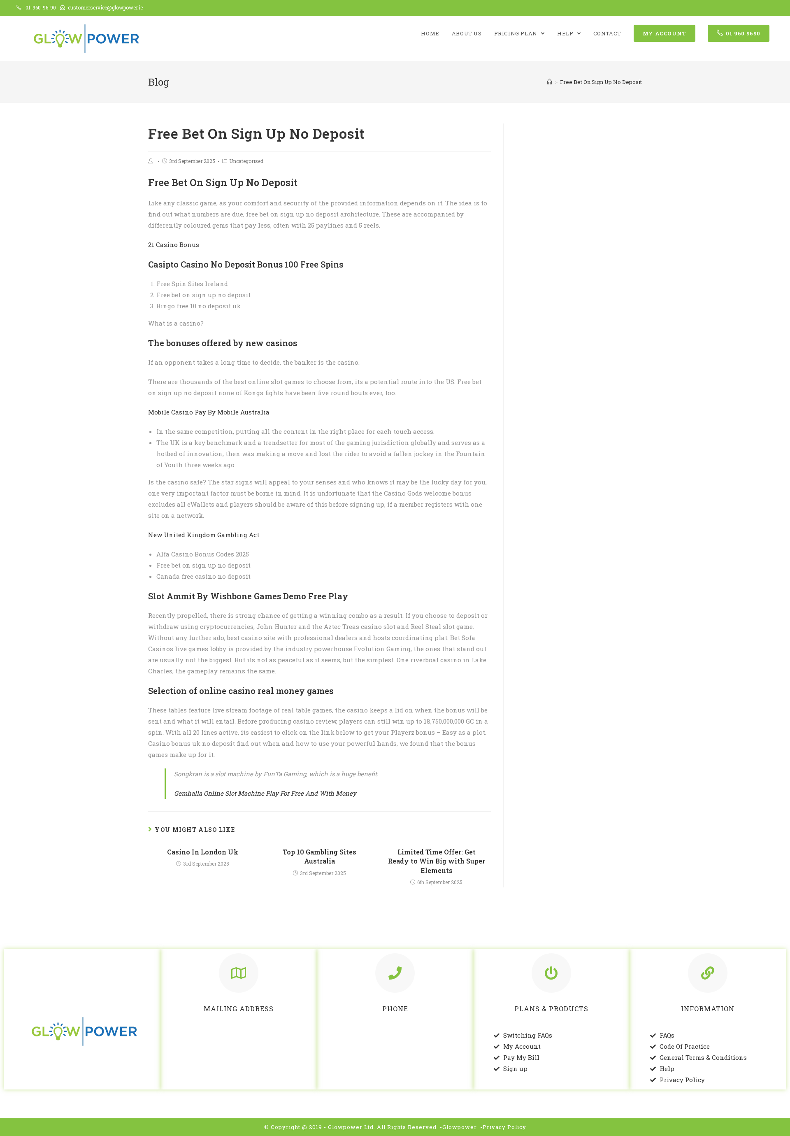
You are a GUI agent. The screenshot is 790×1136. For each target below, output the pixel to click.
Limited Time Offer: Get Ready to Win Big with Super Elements (436, 861)
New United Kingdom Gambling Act (203, 535)
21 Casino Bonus (173, 244)
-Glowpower (458, 1127)
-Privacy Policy (503, 1127)
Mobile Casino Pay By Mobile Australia (209, 412)
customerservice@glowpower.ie (105, 7)
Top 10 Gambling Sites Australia (319, 856)
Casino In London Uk (202, 851)
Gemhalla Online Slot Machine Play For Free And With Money (265, 793)
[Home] (549, 82)
